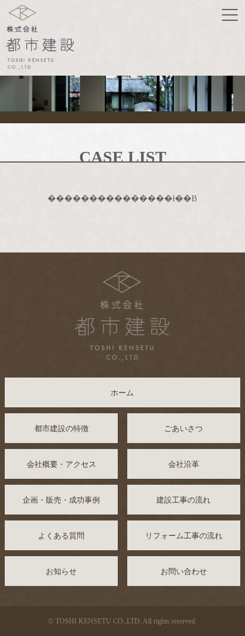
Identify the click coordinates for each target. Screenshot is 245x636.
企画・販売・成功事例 (61, 499)
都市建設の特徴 (61, 428)
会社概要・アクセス (61, 464)
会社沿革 (183, 464)
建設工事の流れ (183, 499)
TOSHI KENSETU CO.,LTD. (98, 621)
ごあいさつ (183, 428)
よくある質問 (61, 535)
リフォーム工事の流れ (183, 535)
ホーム (122, 392)
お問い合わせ (184, 571)
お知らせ (61, 571)
